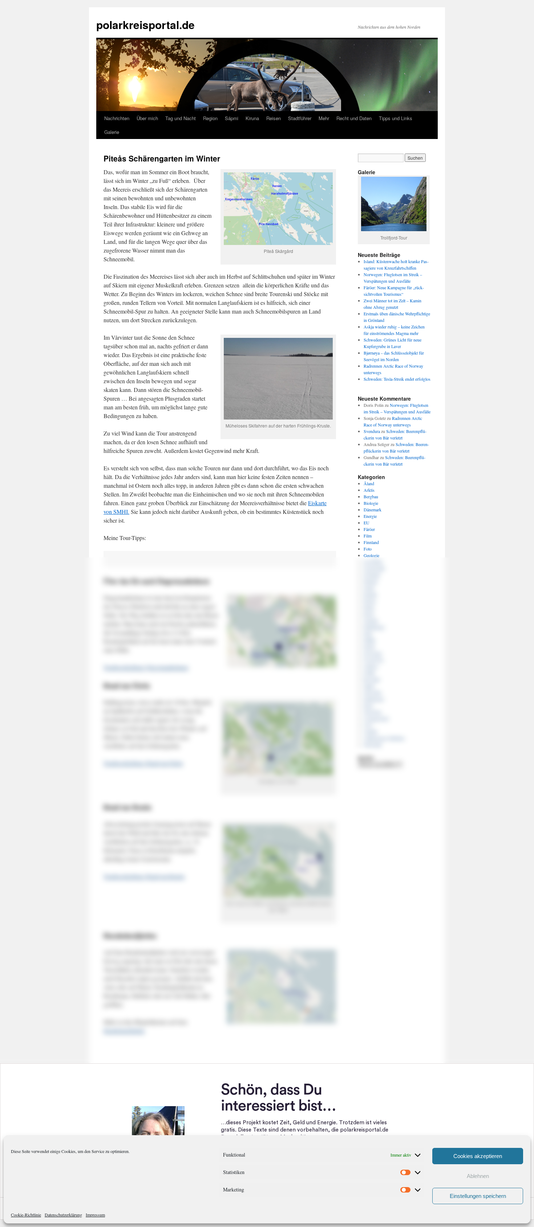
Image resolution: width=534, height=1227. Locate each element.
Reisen (273, 118)
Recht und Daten (354, 118)
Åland (369, 483)
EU (366, 522)
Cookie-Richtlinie (26, 1215)
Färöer (369, 529)
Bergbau (371, 496)
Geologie (371, 555)
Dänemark (372, 509)
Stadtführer (299, 118)
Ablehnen (478, 1176)
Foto (368, 549)
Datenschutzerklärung (63, 1215)
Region (210, 118)
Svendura (372, 431)
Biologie (371, 503)
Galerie (111, 131)
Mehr (324, 118)
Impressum (95, 1215)
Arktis (369, 490)
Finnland (371, 542)
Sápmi (231, 118)
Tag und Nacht (180, 118)
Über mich (147, 118)
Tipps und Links (395, 118)
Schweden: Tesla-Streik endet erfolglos (397, 379)
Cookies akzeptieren (477, 1156)
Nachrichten (116, 118)
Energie (370, 516)
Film (368, 536)
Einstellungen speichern (478, 1196)
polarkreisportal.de (145, 24)
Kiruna (252, 118)
